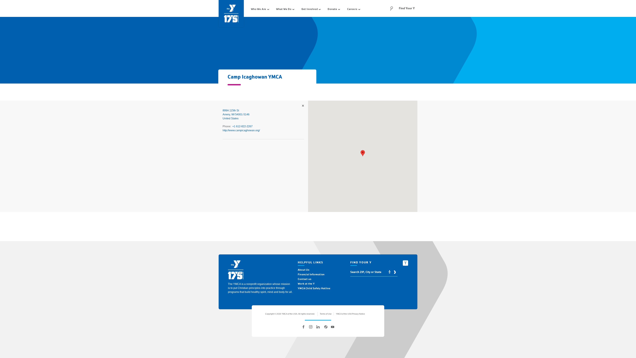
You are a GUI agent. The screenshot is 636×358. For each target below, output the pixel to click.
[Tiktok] (325, 326)
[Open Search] (391, 8)
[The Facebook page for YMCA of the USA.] (303, 326)
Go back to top (405, 263)
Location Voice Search (389, 272)
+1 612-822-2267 (242, 126)
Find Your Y (407, 8)
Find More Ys (302, 106)
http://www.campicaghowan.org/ (241, 130)
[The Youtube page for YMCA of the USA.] (332, 326)
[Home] (235, 270)
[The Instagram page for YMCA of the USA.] (310, 326)
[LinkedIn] (318, 326)
